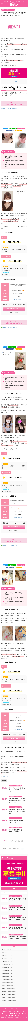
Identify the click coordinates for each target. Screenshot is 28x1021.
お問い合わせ (6, 1008)
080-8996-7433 (18, 517)
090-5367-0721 (18, 729)
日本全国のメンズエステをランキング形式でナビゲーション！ (14, 1011)
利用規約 (12, 1008)
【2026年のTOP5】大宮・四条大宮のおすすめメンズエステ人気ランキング (17, 800)
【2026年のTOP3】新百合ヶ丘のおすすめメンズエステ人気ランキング (18, 938)
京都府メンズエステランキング (8, 776)
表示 (16, 81)
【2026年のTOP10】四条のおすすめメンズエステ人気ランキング (17, 811)
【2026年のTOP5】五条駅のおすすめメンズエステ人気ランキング (17, 789)
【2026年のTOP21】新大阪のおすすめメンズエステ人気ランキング (17, 909)
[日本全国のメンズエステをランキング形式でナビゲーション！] (14, 5)
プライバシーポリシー (19, 1008)
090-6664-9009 (18, 299)
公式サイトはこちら (13, 308)
